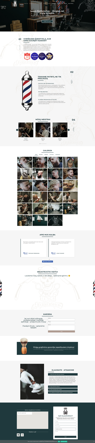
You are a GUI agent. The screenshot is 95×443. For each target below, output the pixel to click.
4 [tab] (43, 143)
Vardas (49, 318)
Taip (59, 441)
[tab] (63, 374)
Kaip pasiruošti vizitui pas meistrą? (57, 374)
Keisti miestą (70, 3)
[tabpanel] (25, 132)
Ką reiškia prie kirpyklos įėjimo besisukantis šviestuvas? (61, 392)
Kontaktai (54, 3)
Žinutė (49, 324)
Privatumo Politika (64, 441)
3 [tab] (42, 143)
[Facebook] (18, 434)
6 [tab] (45, 143)
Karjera (65, 3)
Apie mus (26, 3)
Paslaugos (40, 3)
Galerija (49, 3)
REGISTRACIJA (60, 3)
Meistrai (44, 3)
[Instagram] (22, 434)
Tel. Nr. (49, 321)
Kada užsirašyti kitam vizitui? (56, 389)
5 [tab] (44, 143)
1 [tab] (39, 143)
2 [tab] (41, 143)
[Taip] (93, 441)
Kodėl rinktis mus (32, 3)
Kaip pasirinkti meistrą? (55, 386)
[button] (47, 21)
